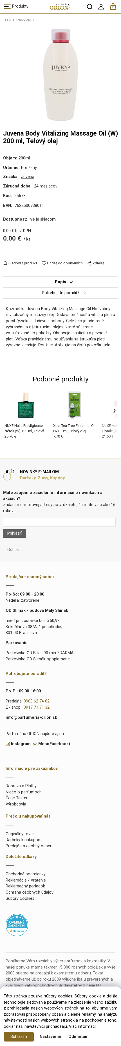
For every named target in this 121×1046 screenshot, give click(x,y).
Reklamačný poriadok (25, 886)
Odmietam (78, 1036)
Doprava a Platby (21, 786)
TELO (7, 20)
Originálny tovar (20, 834)
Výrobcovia (16, 804)
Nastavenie (50, 1036)
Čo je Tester (17, 798)
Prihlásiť (14, 533)
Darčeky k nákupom (24, 839)
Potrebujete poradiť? (60, 292)
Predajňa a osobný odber (28, 846)
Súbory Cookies (20, 898)
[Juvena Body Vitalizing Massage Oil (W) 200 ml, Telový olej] (60, 75)
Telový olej (24, 20)
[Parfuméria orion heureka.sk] (17, 924)
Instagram (21, 743)
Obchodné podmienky (26, 874)
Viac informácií (83, 1026)
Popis (60, 282)
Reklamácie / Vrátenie (26, 880)
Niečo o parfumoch (24, 792)
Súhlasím (18, 1036)
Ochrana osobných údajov (29, 892)
